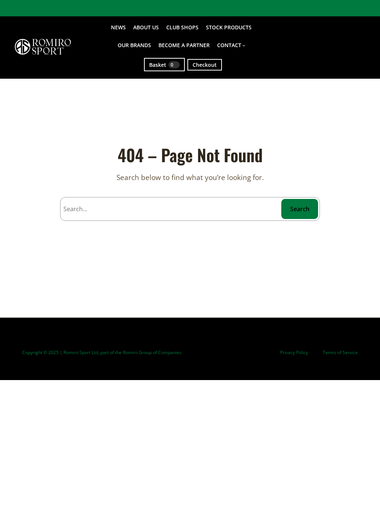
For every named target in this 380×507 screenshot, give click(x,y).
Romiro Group (137, 352)
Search (299, 209)
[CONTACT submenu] (243, 45)
